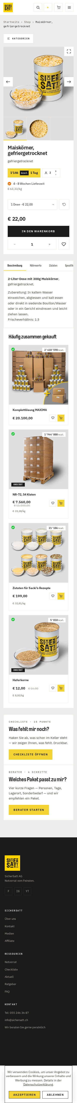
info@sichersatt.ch (16, 1020)
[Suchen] (38, 7)
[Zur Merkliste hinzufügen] (63, 244)
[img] (13, 349)
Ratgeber (10, 984)
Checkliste (11, 969)
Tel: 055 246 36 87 (17, 1013)
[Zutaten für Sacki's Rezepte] (38, 553)
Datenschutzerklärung (38, 1084)
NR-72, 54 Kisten (24, 494)
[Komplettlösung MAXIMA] (38, 375)
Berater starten (28, 810)
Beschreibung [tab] (14, 265)
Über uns (10, 919)
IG (18, 891)
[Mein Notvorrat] (48, 7)
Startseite (11, 22)
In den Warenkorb (38, 231)
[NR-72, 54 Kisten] (38, 459)
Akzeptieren (24, 1095)
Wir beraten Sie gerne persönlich (25, 1027)
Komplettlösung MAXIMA (30, 410)
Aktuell (9, 977)
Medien (9, 933)
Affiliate (9, 941)
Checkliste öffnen (30, 754)
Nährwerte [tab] (35, 265)
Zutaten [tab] (53, 265)
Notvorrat (11, 962)
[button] (61, 418)
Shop (27, 22)
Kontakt (10, 926)
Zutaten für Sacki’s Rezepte (31, 588)
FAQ (7, 991)
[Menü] (69, 7)
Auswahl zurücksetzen (64, 204)
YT (27, 891)
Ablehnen (55, 1095)
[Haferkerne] (38, 645)
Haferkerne (21, 680)
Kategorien (21, 38)
